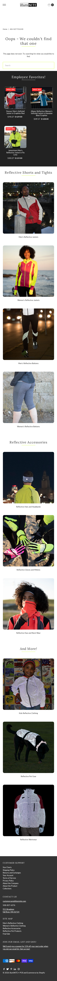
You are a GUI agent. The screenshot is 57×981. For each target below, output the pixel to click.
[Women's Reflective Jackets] (28, 271)
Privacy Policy (8, 881)
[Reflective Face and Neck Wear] (28, 604)
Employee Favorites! (28, 77)
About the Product (10, 886)
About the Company (11, 883)
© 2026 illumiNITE (10, 973)
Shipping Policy (9, 870)
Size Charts (7, 867)
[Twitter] (7, 969)
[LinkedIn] (15, 969)
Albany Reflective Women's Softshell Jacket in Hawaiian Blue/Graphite (41, 113)
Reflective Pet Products (12, 931)
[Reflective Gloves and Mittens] (28, 540)
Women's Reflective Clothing (14, 926)
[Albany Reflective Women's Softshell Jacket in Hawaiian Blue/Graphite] (42, 98)
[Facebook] (4, 969)
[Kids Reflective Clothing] (28, 684)
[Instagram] (19, 969)
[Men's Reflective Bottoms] (28, 334)
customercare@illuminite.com (14, 901)
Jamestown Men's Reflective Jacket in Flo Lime (15, 152)
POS (21, 973)
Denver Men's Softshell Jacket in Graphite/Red (15, 112)
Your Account (8, 875)
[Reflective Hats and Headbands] (28, 477)
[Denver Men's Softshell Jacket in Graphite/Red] (15, 98)
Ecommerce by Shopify (36, 973)
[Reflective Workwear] (28, 810)
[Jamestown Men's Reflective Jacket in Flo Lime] (15, 137)
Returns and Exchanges (12, 873)
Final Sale (6, 934)
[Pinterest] (11, 969)
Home (5, 29)
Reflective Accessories (12, 928)
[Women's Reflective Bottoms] (28, 397)
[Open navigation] (4, 4)
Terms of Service (9, 878)
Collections (7, 888)
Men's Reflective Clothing (13, 923)
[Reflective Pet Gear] (28, 747)
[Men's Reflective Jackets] (28, 208)
